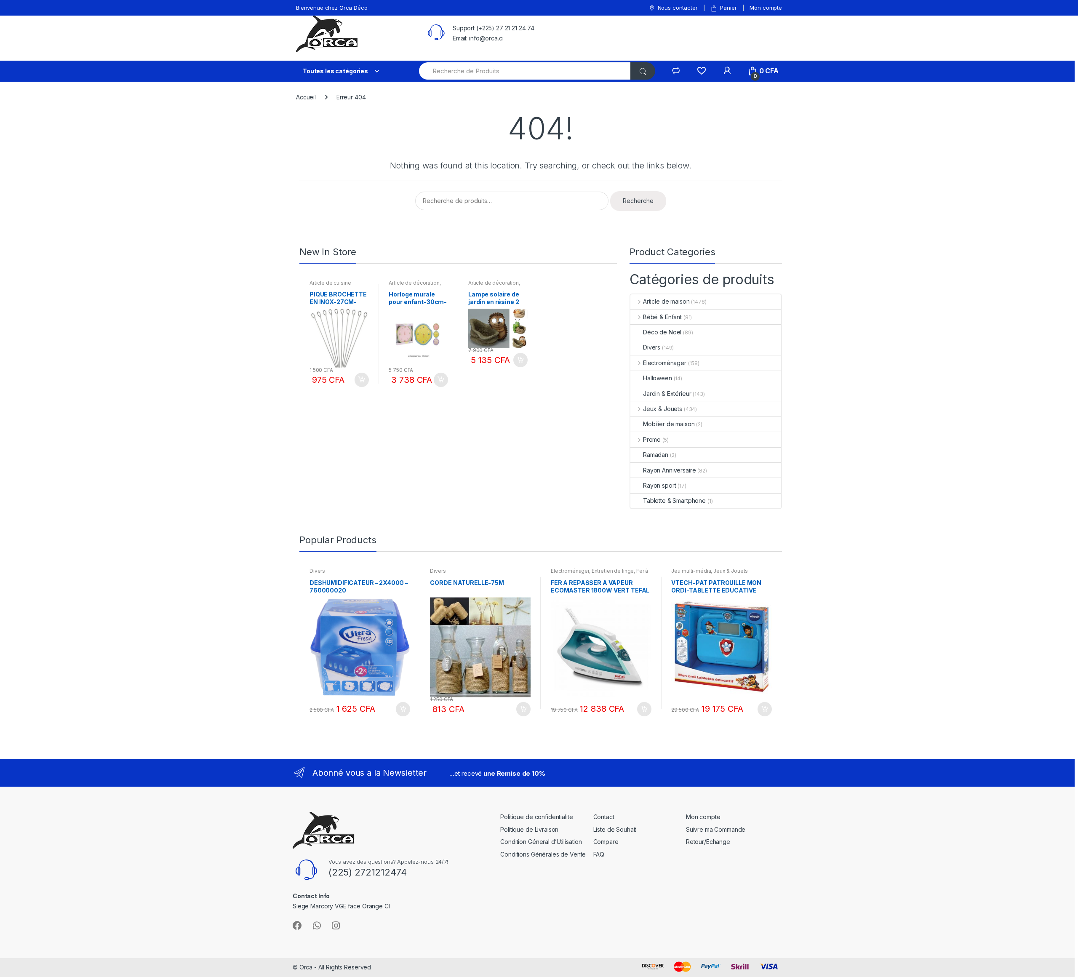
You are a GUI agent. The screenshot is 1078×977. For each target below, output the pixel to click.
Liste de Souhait (615, 829)
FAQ (599, 854)
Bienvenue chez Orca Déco (332, 7)
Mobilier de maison (668, 423)
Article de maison (666, 301)
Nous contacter (678, 7)
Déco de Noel (662, 332)
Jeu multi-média (691, 571)
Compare (606, 841)
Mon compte (766, 7)
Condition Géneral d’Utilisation (541, 841)
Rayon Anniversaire (669, 470)
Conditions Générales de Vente (543, 854)
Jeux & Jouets (662, 408)
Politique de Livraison (529, 829)
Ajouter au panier (361, 380)
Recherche (638, 200)
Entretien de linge (613, 571)
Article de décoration (414, 283)
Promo (652, 439)
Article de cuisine (330, 283)
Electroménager (664, 362)
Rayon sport (659, 485)
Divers (651, 347)
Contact (603, 816)
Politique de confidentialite (536, 816)
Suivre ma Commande (715, 829)
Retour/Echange (708, 841)
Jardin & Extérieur (667, 393)
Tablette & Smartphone (674, 500)
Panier (728, 7)
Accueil (306, 97)
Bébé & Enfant (662, 316)
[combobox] (525, 71)
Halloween (657, 378)
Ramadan (655, 454)
